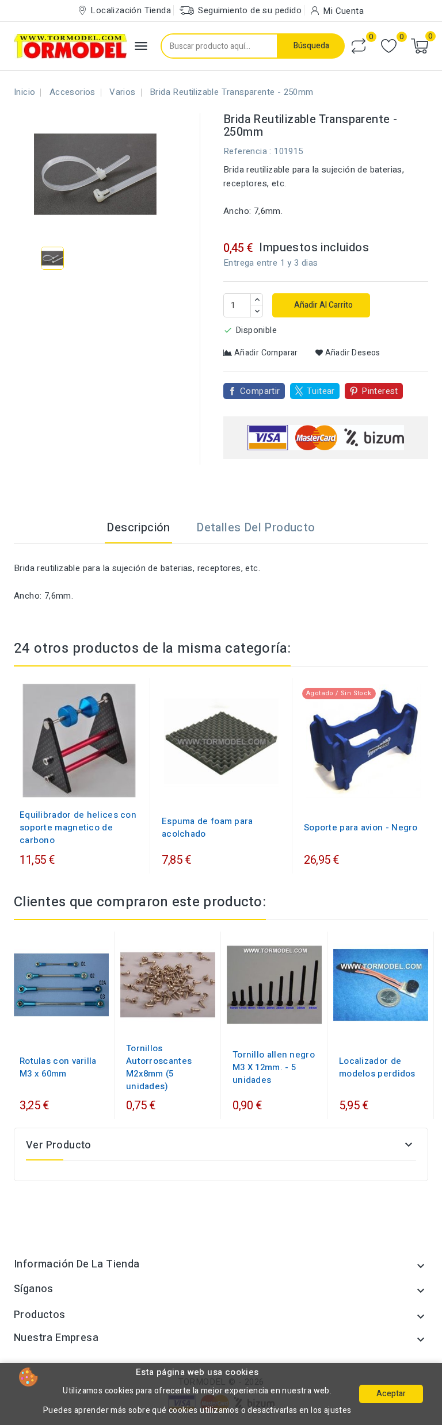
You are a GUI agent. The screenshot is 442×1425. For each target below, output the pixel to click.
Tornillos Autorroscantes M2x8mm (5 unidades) (159, 1067)
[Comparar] (358, 46)
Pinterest (379, 391)
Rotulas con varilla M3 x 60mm (58, 1067)
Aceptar (391, 1394)
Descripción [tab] (138, 527)
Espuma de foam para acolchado (207, 827)
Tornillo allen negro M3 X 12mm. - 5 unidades (274, 1067)
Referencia (245, 151)
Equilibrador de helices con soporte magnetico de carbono (78, 827)
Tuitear (321, 391)
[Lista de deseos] (389, 46)
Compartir (260, 391)
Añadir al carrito (322, 305)
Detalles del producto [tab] (255, 527)
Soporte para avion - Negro (361, 827)
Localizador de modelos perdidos (377, 1067)
